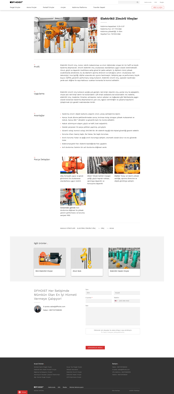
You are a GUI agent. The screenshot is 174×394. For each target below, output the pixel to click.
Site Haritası (116, 390)
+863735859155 (126, 372)
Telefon (116, 297)
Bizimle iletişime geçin (77, 387)
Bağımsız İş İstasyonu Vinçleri (43, 372)
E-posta (89, 297)
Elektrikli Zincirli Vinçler (74, 372)
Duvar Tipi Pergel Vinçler (74, 367)
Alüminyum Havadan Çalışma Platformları (47, 374)
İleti (87, 306)
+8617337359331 (122, 374)
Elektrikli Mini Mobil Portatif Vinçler (45, 369)
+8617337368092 (55, 310)
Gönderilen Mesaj (95, 348)
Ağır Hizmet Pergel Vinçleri (42, 377)
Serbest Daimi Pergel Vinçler (43, 367)
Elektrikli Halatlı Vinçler (74, 374)
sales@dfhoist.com (57, 306)
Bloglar (162, 2)
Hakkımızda (147, 2)
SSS (155, 2)
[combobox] (116, 301)
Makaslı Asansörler (72, 369)
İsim (87, 289)
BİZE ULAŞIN (157, 7)
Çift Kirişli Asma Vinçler (74, 377)
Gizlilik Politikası (134, 390)
